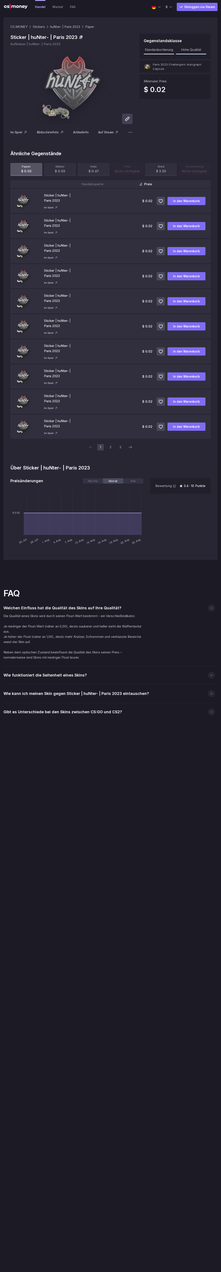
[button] (211, 608)
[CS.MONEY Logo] (16, 7)
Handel (40, 7)
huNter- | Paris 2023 (65, 27)
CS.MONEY (19, 27)
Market (57, 7)
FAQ (73, 7)
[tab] (93, 481)
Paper (89, 27)
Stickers (39, 27)
